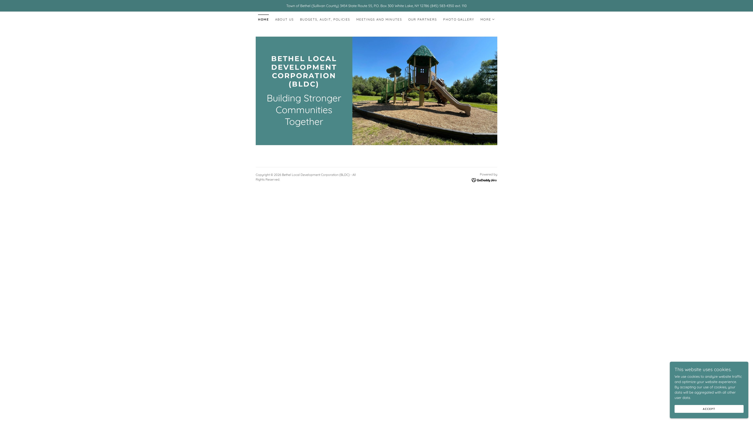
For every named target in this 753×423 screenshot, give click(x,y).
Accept (709, 409)
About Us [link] (284, 19)
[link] (304, 85)
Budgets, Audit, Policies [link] (325, 19)
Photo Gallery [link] (458, 19)
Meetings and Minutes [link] (379, 19)
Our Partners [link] (422, 19)
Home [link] (263, 19)
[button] (487, 19)
